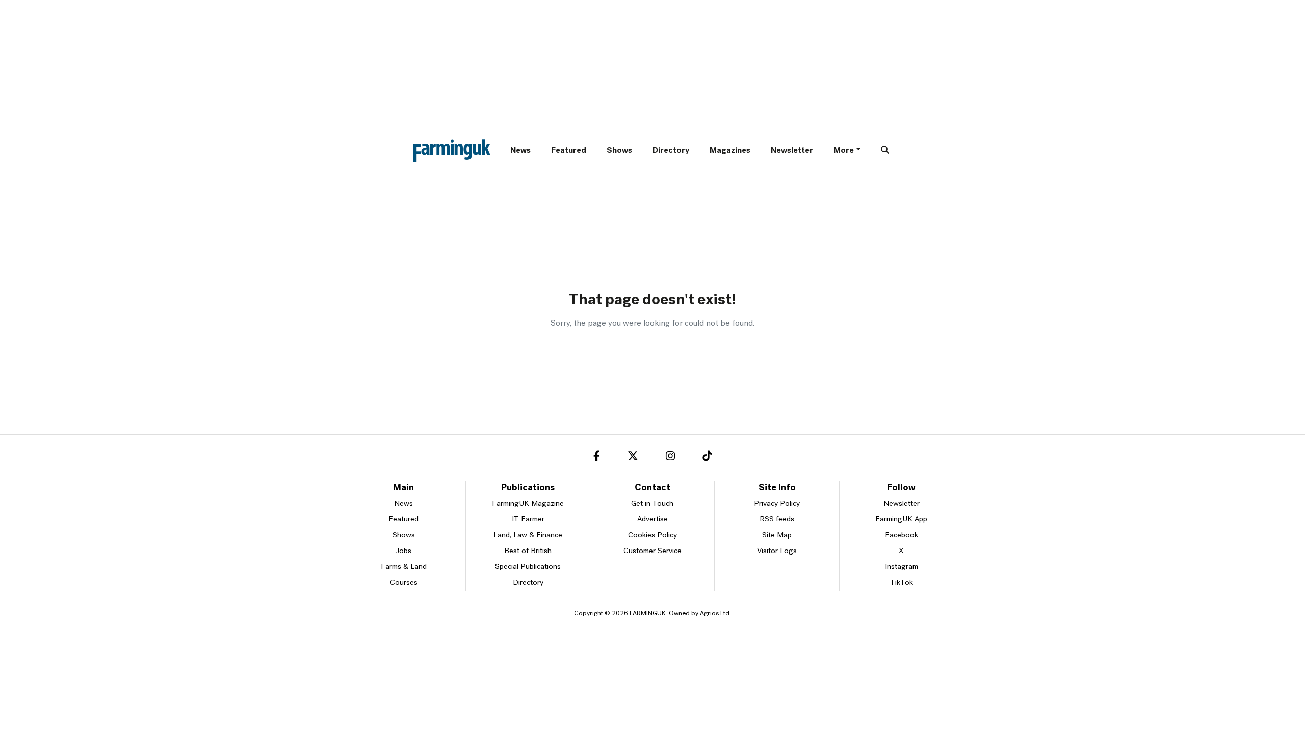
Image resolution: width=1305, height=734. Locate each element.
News (520, 151)
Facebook (901, 535)
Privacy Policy (777, 504)
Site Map (777, 535)
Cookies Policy (652, 535)
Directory (670, 151)
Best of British (528, 551)
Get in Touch (652, 504)
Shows (619, 151)
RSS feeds (777, 519)
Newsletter (792, 151)
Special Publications (528, 567)
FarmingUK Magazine (528, 504)
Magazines (730, 151)
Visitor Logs (777, 551)
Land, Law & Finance (527, 535)
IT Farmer (528, 519)
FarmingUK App (901, 519)
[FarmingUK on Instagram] (670, 457)
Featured (568, 151)
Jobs (403, 551)
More (843, 151)
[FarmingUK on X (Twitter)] (633, 457)
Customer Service (652, 551)
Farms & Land (404, 567)
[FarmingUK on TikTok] (707, 457)
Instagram (901, 567)
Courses (403, 583)
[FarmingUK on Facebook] (597, 457)
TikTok (901, 583)
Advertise (652, 519)
